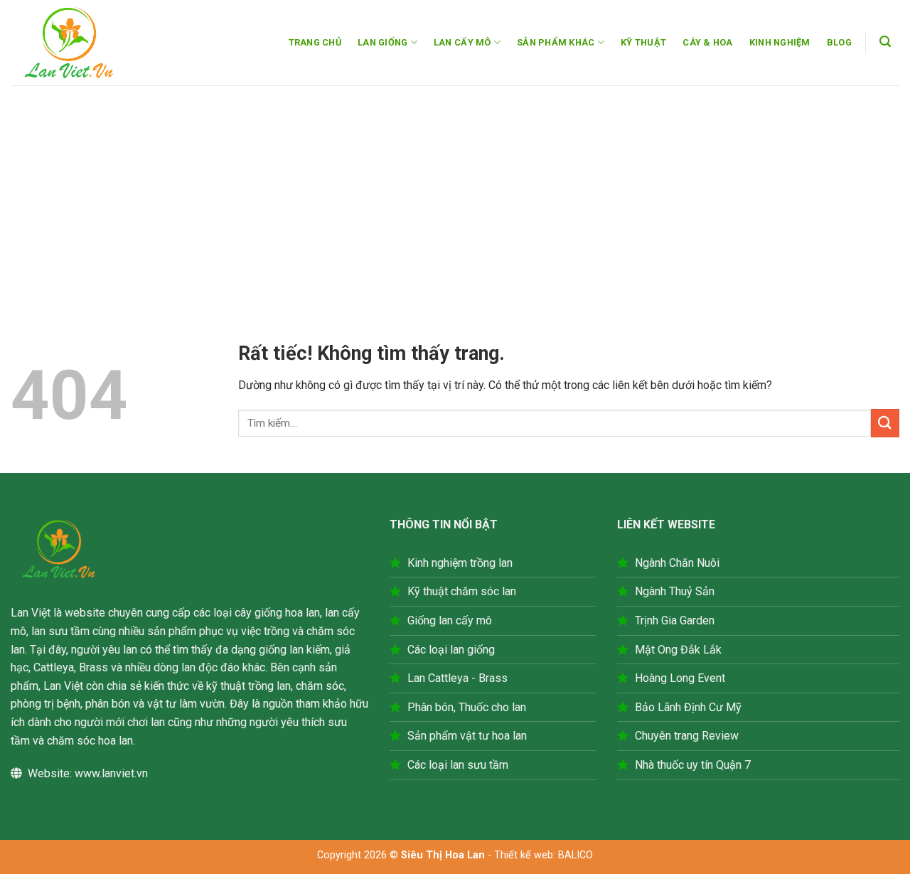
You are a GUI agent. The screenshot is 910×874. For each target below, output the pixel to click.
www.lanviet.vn (111, 773)
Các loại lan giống (451, 649)
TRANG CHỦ (315, 42)
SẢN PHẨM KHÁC (555, 42)
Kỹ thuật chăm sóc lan (461, 591)
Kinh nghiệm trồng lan (460, 563)
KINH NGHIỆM (779, 42)
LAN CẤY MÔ (462, 42)
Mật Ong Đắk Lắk (678, 649)
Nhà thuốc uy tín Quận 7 (693, 765)
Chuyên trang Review (687, 735)
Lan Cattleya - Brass (457, 678)
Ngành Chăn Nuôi (677, 563)
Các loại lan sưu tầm (457, 765)
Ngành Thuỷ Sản (674, 591)
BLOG (839, 42)
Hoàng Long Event (680, 678)
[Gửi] (885, 423)
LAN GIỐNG (382, 42)
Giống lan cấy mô (449, 620)
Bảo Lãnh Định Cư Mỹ (688, 707)
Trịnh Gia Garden (674, 620)
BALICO (575, 855)
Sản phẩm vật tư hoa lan (467, 735)
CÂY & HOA (707, 42)
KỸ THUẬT (643, 42)
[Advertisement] (455, 192)
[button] (885, 41)
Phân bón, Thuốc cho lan (466, 707)
